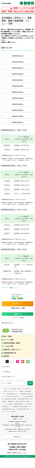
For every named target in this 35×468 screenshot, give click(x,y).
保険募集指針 (11, 401)
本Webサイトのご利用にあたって (25, 388)
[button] (28, 5)
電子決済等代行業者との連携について (24, 401)
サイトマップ (7, 388)
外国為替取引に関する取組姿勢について (22, 406)
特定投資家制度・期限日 (23, 399)
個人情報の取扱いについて (13, 393)
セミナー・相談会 (18, 317)
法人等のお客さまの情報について (13, 396)
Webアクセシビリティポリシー (11, 391)
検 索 (30, 383)
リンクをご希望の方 (8, 404)
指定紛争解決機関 (19, 404)
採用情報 (14, 388)
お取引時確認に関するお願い (8, 409)
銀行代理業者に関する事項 (23, 409)
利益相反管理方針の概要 (10, 399)
